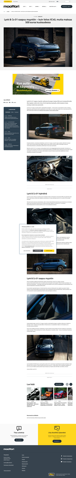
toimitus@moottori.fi (8, 462)
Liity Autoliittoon (7, 1)
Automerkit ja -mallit (66, 6)
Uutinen (8, 11)
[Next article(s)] (70, 384)
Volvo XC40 (54, 148)
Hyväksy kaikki (49, 250)
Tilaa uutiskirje (15, 1)
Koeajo (59, 401)
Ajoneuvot (40, 16)
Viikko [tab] (12, 112)
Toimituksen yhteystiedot (9, 465)
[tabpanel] (11, 131)
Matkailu (23, 470)
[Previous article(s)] (67, 384)
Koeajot (23, 459)
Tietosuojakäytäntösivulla (29, 246)
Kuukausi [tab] (16, 112)
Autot (23, 455)
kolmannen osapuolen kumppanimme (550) (38, 230)
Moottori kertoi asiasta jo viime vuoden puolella (49, 110)
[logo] (11, 7)
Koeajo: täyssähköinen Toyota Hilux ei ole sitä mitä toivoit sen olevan (11, 134)
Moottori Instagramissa (67, 459)
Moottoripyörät (25, 464)
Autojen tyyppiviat (25, 457)
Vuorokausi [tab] (8, 112)
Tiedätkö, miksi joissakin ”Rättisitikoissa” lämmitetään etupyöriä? (11, 146)
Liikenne (32, 401)
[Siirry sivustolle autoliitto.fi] (51, 474)
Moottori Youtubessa (67, 461)
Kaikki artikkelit (58, 384)
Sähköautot (24, 466)
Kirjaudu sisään (52, 1)
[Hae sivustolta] (69, 1)
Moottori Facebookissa (67, 456)
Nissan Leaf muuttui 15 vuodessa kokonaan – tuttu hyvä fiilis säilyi (10, 140)
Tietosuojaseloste (7, 470)
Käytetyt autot (25, 461)
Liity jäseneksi (56, 441)
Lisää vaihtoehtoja (27, 250)
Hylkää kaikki (38, 250)
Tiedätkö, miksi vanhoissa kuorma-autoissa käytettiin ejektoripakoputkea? (11, 118)
